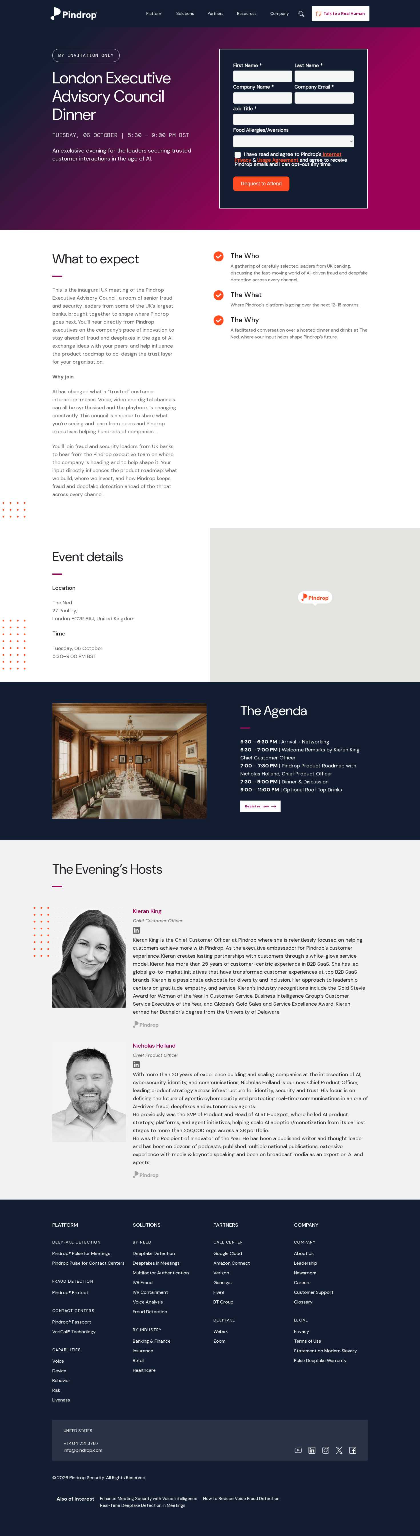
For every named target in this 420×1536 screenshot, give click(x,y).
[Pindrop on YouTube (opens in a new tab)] (298, 1450)
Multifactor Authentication (161, 1273)
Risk (56, 1390)
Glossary (303, 1302)
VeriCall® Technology (74, 1332)
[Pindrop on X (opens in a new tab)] (339, 1450)
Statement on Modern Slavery (325, 1351)
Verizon (221, 1273)
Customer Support (313, 1292)
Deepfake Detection (154, 1253)
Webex (220, 1331)
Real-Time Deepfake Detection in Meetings (142, 1505)
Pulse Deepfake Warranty (320, 1360)
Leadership (305, 1263)
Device (59, 1371)
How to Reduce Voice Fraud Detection (241, 1498)
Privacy (301, 1331)
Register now (257, 806)
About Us (304, 1253)
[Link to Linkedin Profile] (136, 930)
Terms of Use (307, 1341)
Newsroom (305, 1273)
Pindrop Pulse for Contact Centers (88, 1263)
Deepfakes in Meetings (156, 1263)
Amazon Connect (231, 1263)
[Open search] (301, 13)
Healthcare (144, 1370)
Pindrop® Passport (71, 1322)
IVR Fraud (143, 1283)
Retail (138, 1360)
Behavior (61, 1380)
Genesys (222, 1283)
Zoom (219, 1341)
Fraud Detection (150, 1312)
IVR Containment (150, 1292)
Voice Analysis (148, 1302)
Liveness (61, 1400)
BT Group (223, 1302)
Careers (302, 1283)
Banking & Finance (152, 1341)
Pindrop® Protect (70, 1293)
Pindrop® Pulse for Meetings (81, 1253)
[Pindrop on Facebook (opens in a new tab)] (352, 1450)
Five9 (218, 1292)
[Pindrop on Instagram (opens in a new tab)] (325, 1450)
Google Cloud (227, 1253)
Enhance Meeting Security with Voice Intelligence (148, 1498)
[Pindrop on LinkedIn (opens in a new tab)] (311, 1450)
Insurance (143, 1351)
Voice (58, 1361)
